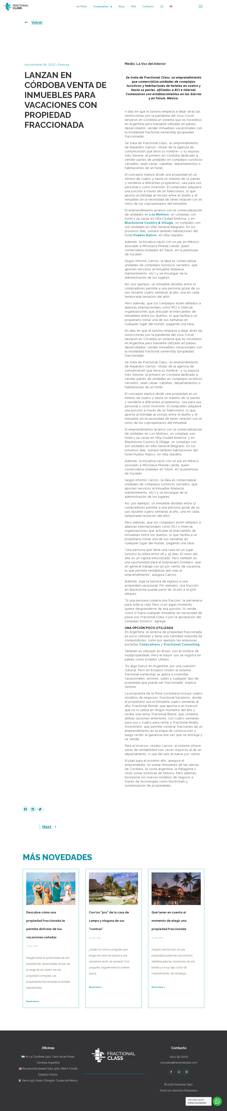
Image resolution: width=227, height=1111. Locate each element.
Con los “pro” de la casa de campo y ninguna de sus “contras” (109, 921)
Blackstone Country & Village (149, 222)
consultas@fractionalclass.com (178, 1062)
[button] (25, 809)
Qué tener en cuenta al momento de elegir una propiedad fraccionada (169, 921)
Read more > (33, 1001)
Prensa (63, 65)
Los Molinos (159, 214)
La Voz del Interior (151, 64)
